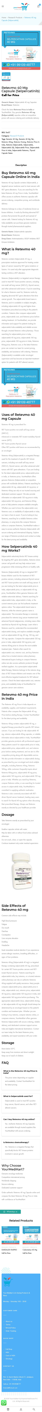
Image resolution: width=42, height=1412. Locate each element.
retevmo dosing (20, 142)
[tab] (21, 165)
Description (21, 165)
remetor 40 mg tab (26, 139)
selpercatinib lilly (8, 147)
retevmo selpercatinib (14, 145)
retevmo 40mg (7, 142)
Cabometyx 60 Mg (30, 1250)
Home (4, 17)
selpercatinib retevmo (20, 150)
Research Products (15, 17)
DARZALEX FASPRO (9, 1250)
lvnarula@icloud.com (10, 1388)
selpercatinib (28, 145)
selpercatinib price (22, 147)
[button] (38, 6)
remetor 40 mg (12, 139)
